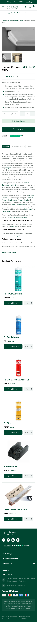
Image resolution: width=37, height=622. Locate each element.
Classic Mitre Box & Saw (15, 509)
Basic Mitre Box (11, 466)
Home (4, 21)
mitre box (14, 226)
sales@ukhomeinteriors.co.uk (17, 586)
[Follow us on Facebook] (8, 540)
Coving (9, 21)
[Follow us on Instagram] (3, 540)
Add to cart (19, 129)
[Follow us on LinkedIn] (13, 540)
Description (6, 146)
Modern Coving (18, 21)
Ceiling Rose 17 (6, 211)
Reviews (30, 146)
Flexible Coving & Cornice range (17, 217)
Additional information (18, 146)
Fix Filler (7, 423)
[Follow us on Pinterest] (18, 540)
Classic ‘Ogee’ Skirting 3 (18, 204)
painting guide (16, 236)
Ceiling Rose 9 (28, 209)
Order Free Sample (18, 121)
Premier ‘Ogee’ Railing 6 (20, 200)
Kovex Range (29, 2)
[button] (33, 29)
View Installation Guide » (9, 252)
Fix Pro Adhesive (11, 337)
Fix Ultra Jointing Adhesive (16, 379)
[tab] (6, 146)
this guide (8, 168)
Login (30, 7)
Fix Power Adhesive (13, 293)
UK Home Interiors (12, 616)
